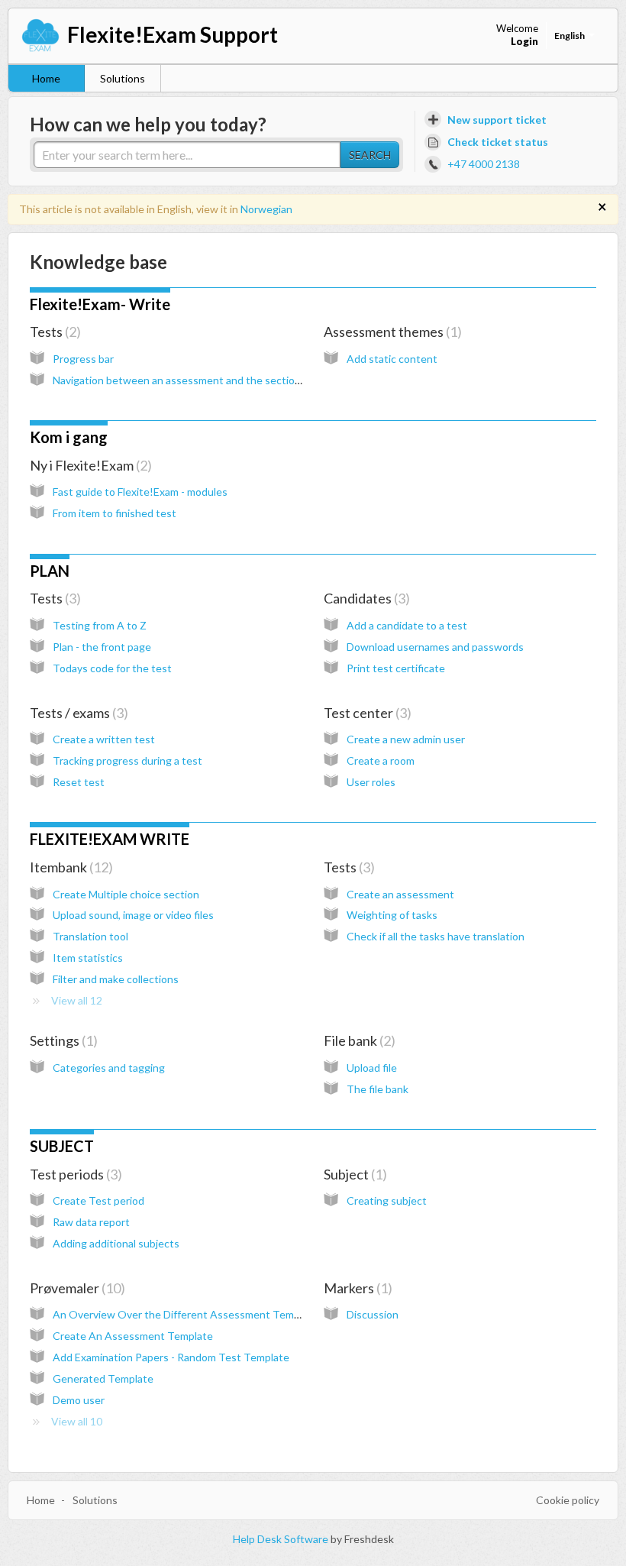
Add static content (392, 358)
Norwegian (266, 208)
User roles (371, 781)
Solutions (122, 78)
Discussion (373, 1314)
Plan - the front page (102, 646)
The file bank (377, 1088)
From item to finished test (114, 512)
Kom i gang (69, 437)
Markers (356, 1288)
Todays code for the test (112, 668)
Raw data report (91, 1221)
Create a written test (104, 739)
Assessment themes (390, 331)
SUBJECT (62, 1146)
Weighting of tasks (392, 914)
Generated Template (103, 1378)
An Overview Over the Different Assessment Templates (188, 1314)
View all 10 (76, 1421)
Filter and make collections (116, 978)
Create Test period (98, 1200)
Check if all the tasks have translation (435, 936)
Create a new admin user (406, 739)
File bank (357, 1040)
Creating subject (387, 1200)
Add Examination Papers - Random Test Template (171, 1357)
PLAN (49, 570)
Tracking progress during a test (127, 760)
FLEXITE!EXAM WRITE (109, 839)
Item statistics (88, 957)
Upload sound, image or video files (133, 914)
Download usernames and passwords (435, 646)
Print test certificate (396, 668)
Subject (353, 1174)
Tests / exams (77, 712)
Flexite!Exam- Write (100, 304)
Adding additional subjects (116, 1243)
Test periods (74, 1174)
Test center (365, 712)
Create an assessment (400, 894)
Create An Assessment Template (133, 1335)
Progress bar (83, 358)
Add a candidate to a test (407, 625)
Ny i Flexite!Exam (88, 465)
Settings (61, 1040)
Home (46, 78)
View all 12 (76, 1000)
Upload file (372, 1067)
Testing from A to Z (100, 625)
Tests (53, 331)
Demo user (79, 1399)
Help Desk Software (282, 1538)
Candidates (364, 598)
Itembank (69, 867)
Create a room (381, 760)
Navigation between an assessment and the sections (179, 380)
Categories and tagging (109, 1067)
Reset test (79, 781)
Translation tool (90, 936)
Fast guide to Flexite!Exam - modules (140, 491)
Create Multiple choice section (126, 894)
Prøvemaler (75, 1288)
